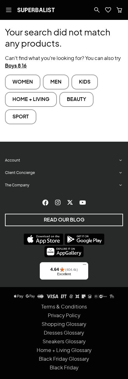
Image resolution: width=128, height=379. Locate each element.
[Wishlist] (108, 10)
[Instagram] (58, 202)
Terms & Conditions (64, 306)
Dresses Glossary (64, 333)
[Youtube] (82, 202)
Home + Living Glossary (64, 350)
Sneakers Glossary (64, 341)
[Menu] (84, 266)
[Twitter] (70, 202)
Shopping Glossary (64, 324)
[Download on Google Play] (84, 239)
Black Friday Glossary (64, 359)
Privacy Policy (64, 315)
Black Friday (64, 367)
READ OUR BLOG (64, 219)
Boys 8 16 (16, 65)
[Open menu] (8, 10)
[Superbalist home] (36, 9)
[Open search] (97, 10)
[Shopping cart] (119, 10)
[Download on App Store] (43, 239)
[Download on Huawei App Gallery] (64, 251)
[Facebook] (45, 202)
